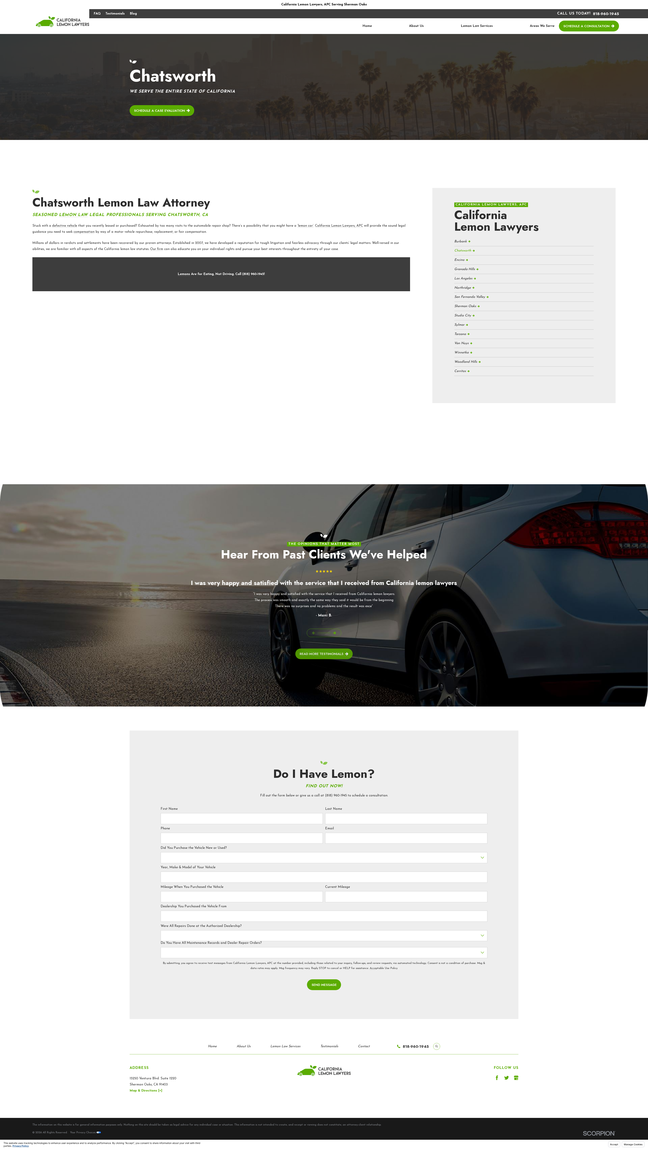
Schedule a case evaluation (159, 110)
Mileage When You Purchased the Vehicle (192, 887)
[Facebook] (497, 1077)
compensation (84, 232)
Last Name (333, 809)
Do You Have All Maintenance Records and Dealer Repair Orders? (211, 943)
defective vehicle (64, 226)
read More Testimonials (321, 654)
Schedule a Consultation (586, 26)
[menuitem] (524, 241)
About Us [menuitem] (416, 26)
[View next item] (334, 633)
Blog (133, 13)
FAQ (97, 13)
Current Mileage (337, 887)
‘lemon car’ (305, 226)
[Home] (62, 21)
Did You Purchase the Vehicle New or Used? (194, 848)
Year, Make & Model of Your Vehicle (188, 867)
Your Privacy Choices (83, 1132)
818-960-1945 (606, 14)
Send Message (324, 984)
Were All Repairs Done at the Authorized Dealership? (201, 926)
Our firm (156, 249)
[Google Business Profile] (516, 1077)
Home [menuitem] (367, 26)
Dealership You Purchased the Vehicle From (194, 906)
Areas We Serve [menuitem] (542, 26)
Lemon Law (73, 215)
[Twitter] (506, 1077)
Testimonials (115, 13)
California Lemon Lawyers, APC (339, 226)
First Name (169, 809)
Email (329, 828)
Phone (165, 828)
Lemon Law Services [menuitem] (477, 26)
